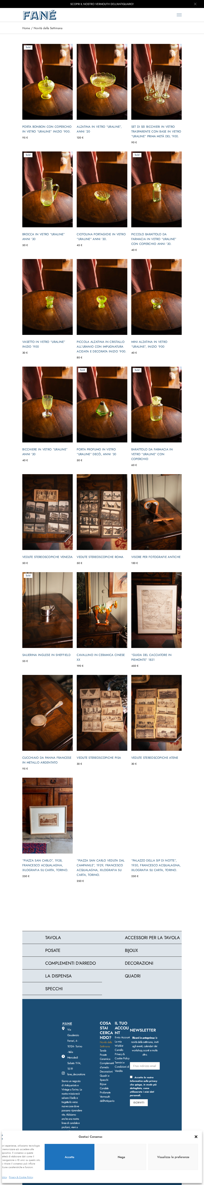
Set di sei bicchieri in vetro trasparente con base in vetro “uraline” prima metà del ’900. (156, 131)
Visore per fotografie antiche (156, 557)
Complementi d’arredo (107, 1065)
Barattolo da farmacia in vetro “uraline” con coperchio (152, 454)
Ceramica (105, 1059)
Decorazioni (106, 1071)
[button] (196, 1137)
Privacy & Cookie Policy (21, 1177)
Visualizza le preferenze (173, 1157)
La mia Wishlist (119, 1044)
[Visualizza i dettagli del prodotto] (47, 82)
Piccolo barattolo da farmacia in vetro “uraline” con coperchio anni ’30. (154, 239)
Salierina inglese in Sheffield (46, 655)
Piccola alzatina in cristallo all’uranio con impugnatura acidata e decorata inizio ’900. (101, 347)
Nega (121, 1157)
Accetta (69, 1157)
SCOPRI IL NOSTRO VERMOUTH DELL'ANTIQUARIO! (102, 4)
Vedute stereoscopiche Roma (100, 557)
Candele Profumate (105, 1090)
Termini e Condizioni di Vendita (122, 1066)
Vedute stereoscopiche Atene (154, 758)
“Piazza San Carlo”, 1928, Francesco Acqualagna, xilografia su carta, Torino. (45, 865)
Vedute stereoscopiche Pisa (99, 758)
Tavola (103, 1050)
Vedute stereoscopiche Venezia (47, 557)
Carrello (119, 1050)
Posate (103, 1055)
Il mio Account (122, 1037)
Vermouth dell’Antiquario (107, 1099)
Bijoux (103, 1084)
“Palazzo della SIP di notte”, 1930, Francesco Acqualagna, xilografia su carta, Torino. (156, 865)
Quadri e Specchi (104, 1078)
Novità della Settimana (106, 1044)
